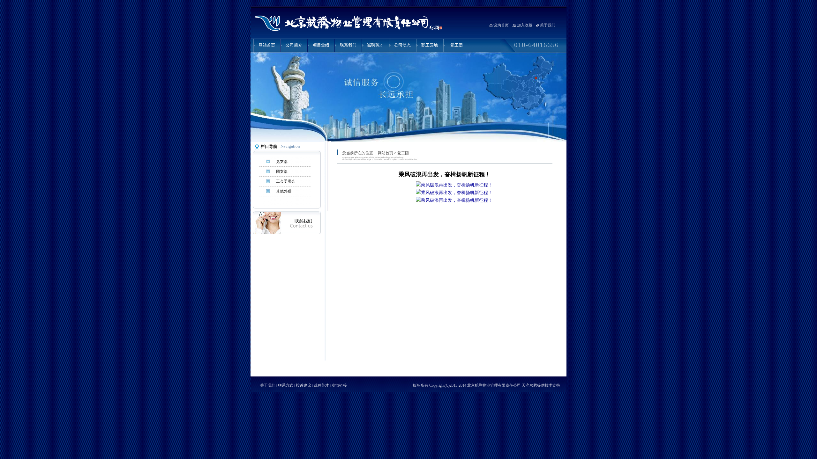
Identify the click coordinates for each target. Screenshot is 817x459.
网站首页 (267, 45)
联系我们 (348, 45)
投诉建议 (303, 385)
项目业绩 (321, 45)
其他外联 (283, 191)
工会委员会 (285, 181)
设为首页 (501, 25)
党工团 (456, 45)
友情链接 (339, 385)
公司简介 (294, 45)
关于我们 (547, 25)
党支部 (282, 161)
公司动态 (402, 45)
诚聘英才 (375, 45)
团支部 (282, 171)
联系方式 (285, 385)
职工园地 (429, 45)
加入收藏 (524, 25)
